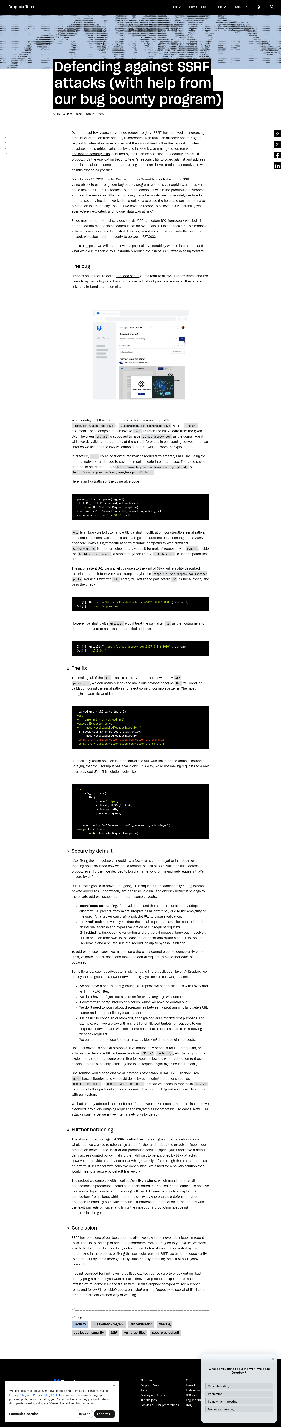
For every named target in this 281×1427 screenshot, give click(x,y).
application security (89, 1332)
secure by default (165, 1332)
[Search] (272, 7)
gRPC (140, 220)
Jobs (218, 7)
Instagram (140, 1289)
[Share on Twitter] (277, 144)
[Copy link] (277, 133)
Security (80, 1324)
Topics (172, 7)
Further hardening (23, 148)
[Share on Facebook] (277, 155)
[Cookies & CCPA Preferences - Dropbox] (62, 1401)
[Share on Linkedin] (277, 165)
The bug (15, 133)
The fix (15, 138)
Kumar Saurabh (142, 179)
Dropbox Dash (149, 1385)
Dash (239, 7)
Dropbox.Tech (21, 7)
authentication (141, 1324)
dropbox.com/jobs (161, 1284)
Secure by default (23, 143)
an (203, 195)
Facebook (162, 1289)
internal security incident (91, 200)
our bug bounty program (130, 184)
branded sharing (128, 276)
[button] (239, 1386)
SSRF (114, 1332)
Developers (197, 7)
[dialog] (239, 1388)
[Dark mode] (259, 7)
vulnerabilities (134, 1332)
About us (146, 1380)
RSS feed (192, 1395)
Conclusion (17, 153)
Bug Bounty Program (108, 1324)
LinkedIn (191, 1385)
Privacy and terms (152, 1395)
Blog (189, 1405)
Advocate (115, 971)
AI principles (148, 1400)
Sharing (165, 1324)
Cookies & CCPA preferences (159, 1405)
